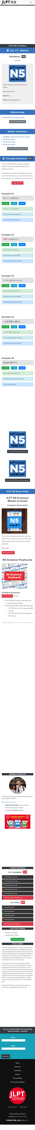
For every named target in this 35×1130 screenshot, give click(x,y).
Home (17, 1063)
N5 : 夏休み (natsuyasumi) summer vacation (16, 137)
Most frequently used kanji (12, 924)
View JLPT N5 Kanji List (17, 121)
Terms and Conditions (17, 1082)
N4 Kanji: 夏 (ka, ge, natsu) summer (13, 117)
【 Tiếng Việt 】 (12, 1107)
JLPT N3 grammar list (10, 885)
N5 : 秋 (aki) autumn (9, 139)
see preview (19, 603)
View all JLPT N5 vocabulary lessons (17, 480)
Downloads (17, 1070)
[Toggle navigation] (31, 2)
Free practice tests (17, 939)
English (22, 203)
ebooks (17, 1074)
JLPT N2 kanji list (9, 919)
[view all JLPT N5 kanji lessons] (17, 439)
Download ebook (8, 552)
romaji (14, 203)
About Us (18, 1067)
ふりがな (5, 203)
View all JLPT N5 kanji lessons (17, 451)
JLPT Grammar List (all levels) (13, 898)
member (11, 802)
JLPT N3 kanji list (9, 915)
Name (13, 1037)
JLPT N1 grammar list (10, 893)
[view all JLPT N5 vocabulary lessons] (17, 73)
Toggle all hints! (17, 183)
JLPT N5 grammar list (10, 877)
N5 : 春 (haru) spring (9, 144)
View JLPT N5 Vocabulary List (17, 148)
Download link (7, 596)
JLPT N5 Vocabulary (13, 100)
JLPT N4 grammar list (10, 881)
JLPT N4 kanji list (9, 911)
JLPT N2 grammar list (10, 889)
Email (13, 1046)
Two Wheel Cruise (21, 1116)
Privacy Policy (17, 1078)
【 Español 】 (23, 1107)
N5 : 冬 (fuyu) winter (9, 142)
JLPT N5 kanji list (9, 907)
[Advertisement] (17, 24)
